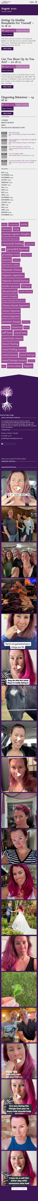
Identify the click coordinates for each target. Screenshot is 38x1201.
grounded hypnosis (18, 249)
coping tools (29, 244)
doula (3, 249)
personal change (11, 321)
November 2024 (7, 175)
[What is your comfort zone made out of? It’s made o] (19, 1132)
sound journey (9, 354)
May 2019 (4, 207)
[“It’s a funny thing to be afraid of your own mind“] (19, 953)
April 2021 (5, 195)
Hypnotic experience (13, 275)
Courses (4, 120)
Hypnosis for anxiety (10, 265)
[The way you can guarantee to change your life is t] (19, 631)
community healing (12, 243)
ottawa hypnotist (11, 316)
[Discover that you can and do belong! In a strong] (19, 524)
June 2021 (4, 190)
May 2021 (4, 192)
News (3, 125)
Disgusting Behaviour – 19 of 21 (17, 99)
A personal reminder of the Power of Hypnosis (22, 160)
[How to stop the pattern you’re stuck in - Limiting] (19, 810)
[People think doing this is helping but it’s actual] (19, 667)
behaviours (6, 229)
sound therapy (27, 354)
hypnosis (6, 259)
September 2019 (7, 200)
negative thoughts (9, 296)
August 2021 (6, 185)
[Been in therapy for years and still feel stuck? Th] (19, 1168)
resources (17, 327)
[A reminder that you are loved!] (19, 1060)
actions (4, 224)
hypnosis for (16, 260)
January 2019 (6, 212)
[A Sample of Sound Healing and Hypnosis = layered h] (19, 774)
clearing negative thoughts (16, 234)
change (16, 229)
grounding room (10, 254)
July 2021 (4, 187)
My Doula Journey (14, 132)
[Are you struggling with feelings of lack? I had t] (19, 989)
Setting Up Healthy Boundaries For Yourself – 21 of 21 (17, 23)
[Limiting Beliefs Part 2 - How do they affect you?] (19, 846)
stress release (14, 366)
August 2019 (6, 202)
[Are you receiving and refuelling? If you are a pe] (19, 703)
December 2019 (7, 197)
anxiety (24, 224)
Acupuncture (13, 224)
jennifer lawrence (10, 286)
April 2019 (5, 210)
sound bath (20, 332)
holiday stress (26, 255)
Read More (7, 48)
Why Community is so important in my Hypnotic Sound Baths (22, 140)
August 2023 (6, 180)
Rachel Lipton (25, 322)
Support (28, 365)
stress (3, 366)
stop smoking (31, 360)
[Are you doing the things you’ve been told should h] (19, 1096)
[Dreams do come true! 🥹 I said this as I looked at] (19, 1025)
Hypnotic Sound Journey (15, 280)
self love (7, 332)
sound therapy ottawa (14, 360)
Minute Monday (7, 123)
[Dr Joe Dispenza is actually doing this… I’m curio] (19, 488)
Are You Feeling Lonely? (16, 153)
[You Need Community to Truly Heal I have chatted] (19, 595)
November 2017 (7, 215)
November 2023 (7, 177)
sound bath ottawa (12, 338)
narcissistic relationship (25, 291)
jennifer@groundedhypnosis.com (12, 438)
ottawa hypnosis (11, 310)
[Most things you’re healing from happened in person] (19, 559)
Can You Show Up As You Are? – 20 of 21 (17, 60)
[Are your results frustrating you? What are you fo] (19, 738)
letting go (26, 286)
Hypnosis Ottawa (11, 269)
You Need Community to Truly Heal (19, 146)
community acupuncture (10, 239)
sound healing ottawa (14, 349)
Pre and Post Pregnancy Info (13, 127)
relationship (5, 327)
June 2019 (4, 205)
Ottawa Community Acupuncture (13, 301)
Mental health (9, 291)
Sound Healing (10, 343)
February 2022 (6, 182)
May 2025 (4, 172)
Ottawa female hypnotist (15, 305)
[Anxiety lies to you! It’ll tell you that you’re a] (19, 917)
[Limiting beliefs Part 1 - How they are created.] (19, 881)
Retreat (26, 327)
